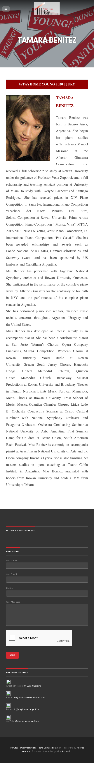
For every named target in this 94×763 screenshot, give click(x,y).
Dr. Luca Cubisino (32, 686)
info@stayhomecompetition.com (29, 697)
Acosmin (66, 751)
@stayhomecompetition (28, 709)
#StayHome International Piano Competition (34, 748)
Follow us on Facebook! (20, 531)
